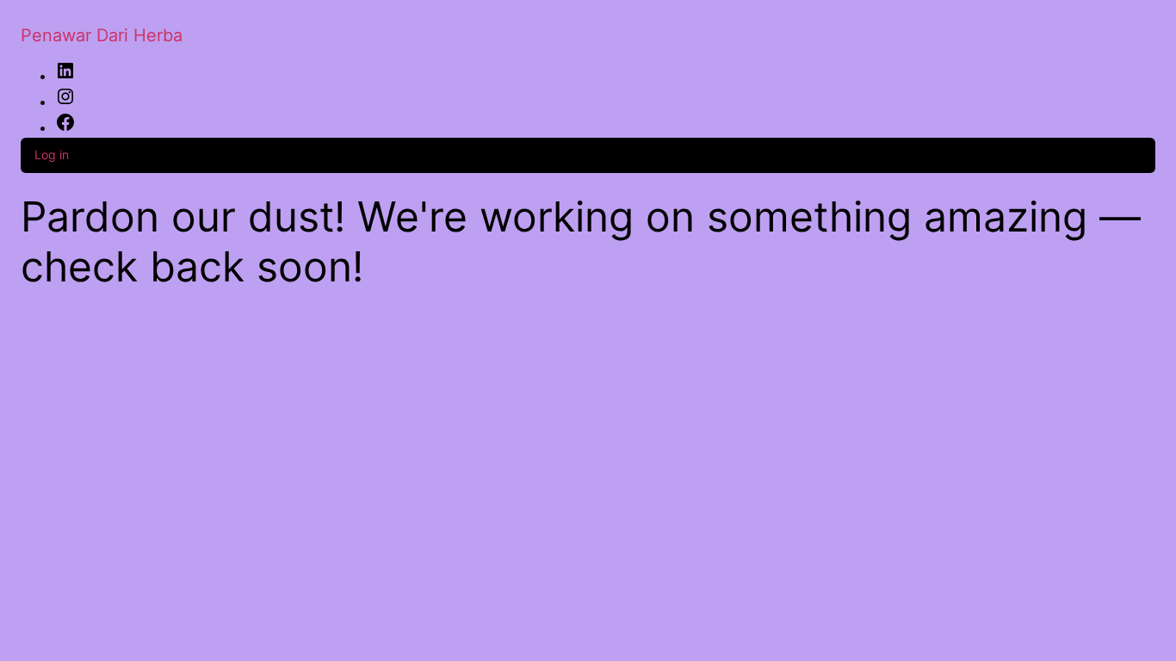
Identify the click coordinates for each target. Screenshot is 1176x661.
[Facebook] (65, 127)
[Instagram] (65, 101)
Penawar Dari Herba (102, 35)
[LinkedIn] (65, 75)
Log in (51, 154)
